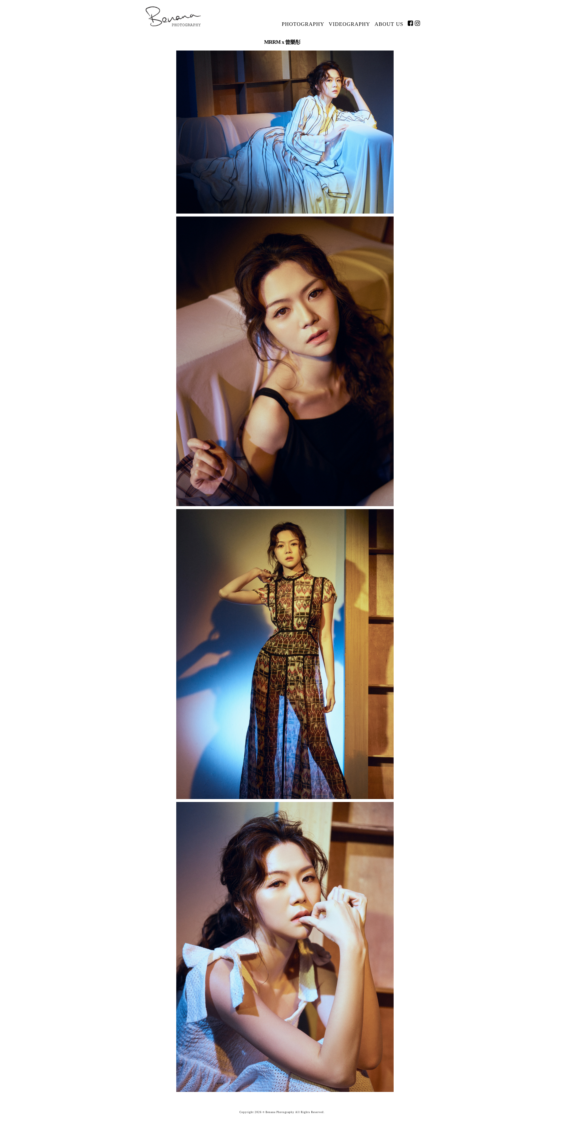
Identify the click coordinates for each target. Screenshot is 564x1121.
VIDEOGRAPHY (349, 24)
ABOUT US (389, 24)
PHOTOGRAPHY (303, 24)
